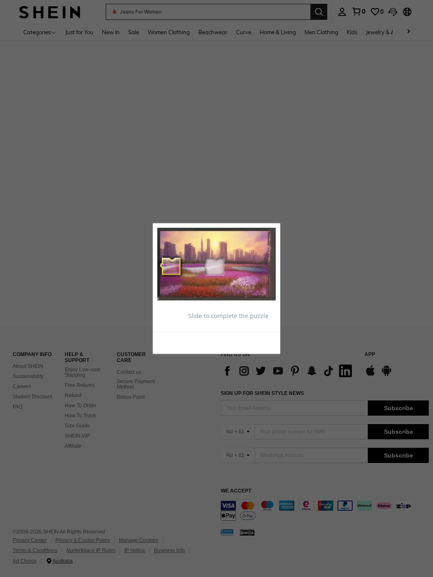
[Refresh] (178, 342)
